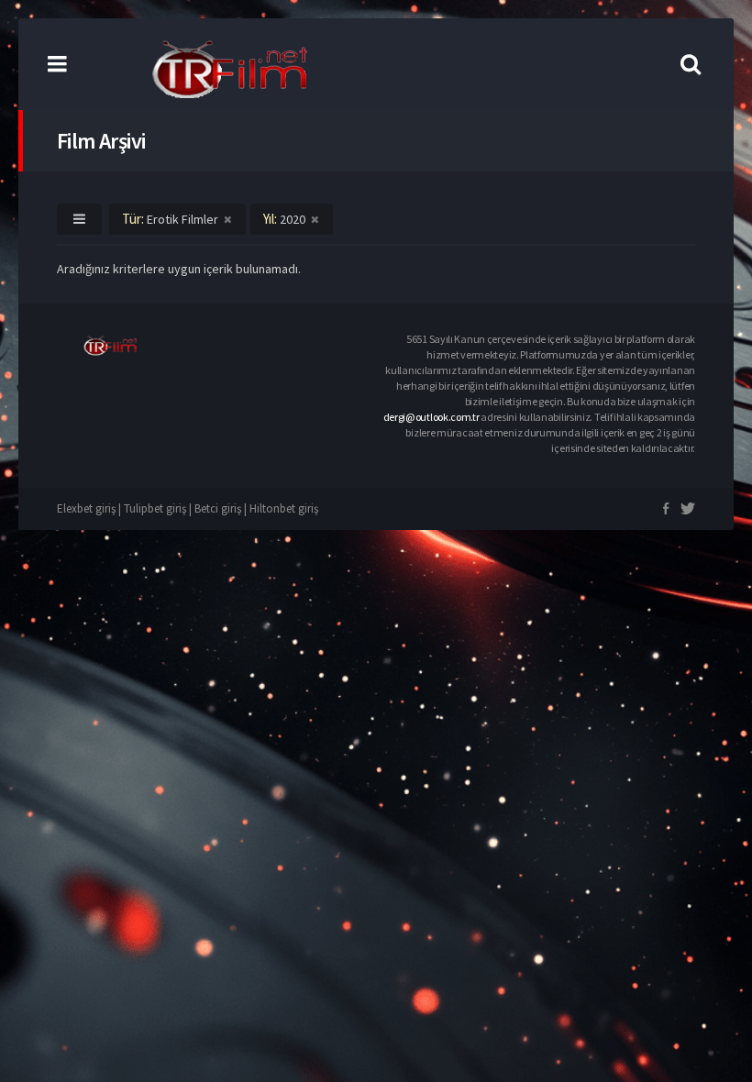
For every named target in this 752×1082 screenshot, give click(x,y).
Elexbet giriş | (90, 508)
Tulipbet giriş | (159, 508)
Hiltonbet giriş (283, 508)
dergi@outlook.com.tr (431, 417)
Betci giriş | (221, 508)
